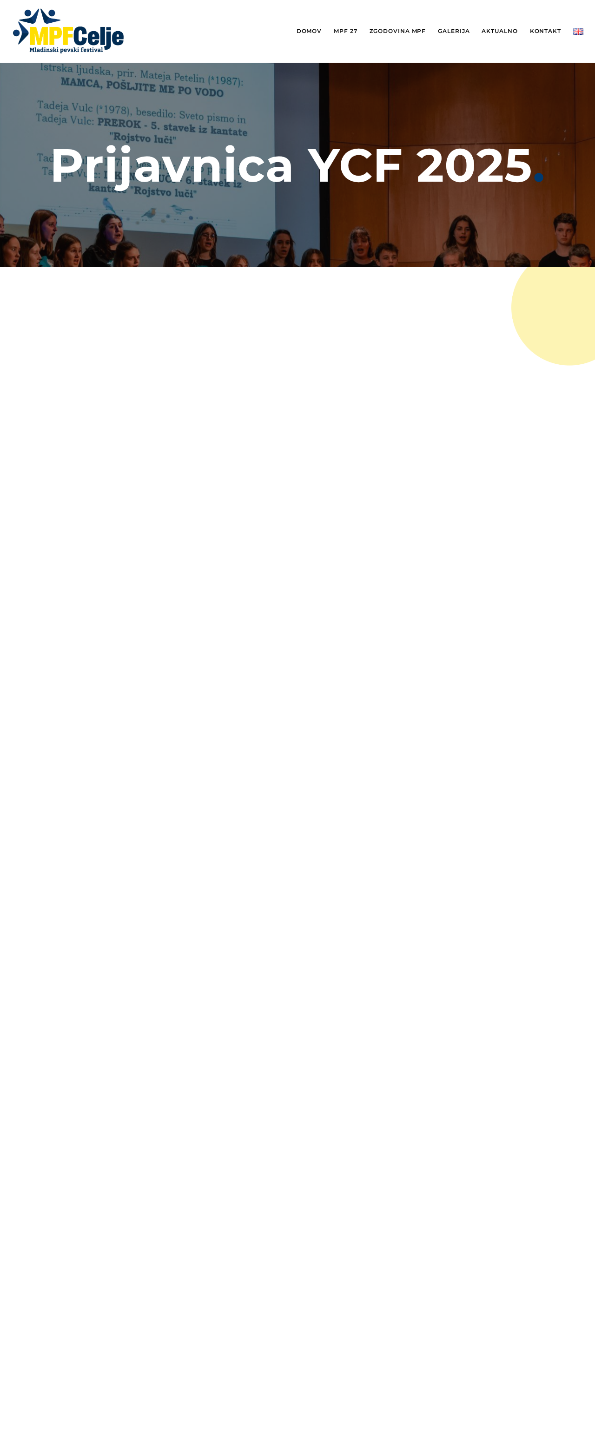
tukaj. (294, 625)
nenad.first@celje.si (401, 638)
